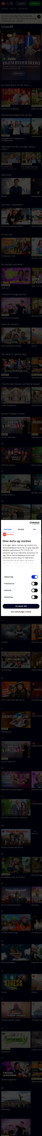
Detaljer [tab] (21, 529)
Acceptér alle (21, 606)
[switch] (34, 583)
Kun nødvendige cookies (21, 612)
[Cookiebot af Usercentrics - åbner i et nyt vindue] (29, 523)
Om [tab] (34, 529)
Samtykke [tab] (8, 529)
